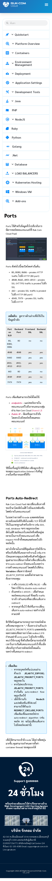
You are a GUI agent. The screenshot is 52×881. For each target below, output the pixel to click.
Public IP (16, 413)
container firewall (15, 747)
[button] (46, 4)
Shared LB (37, 410)
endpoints (17, 402)
